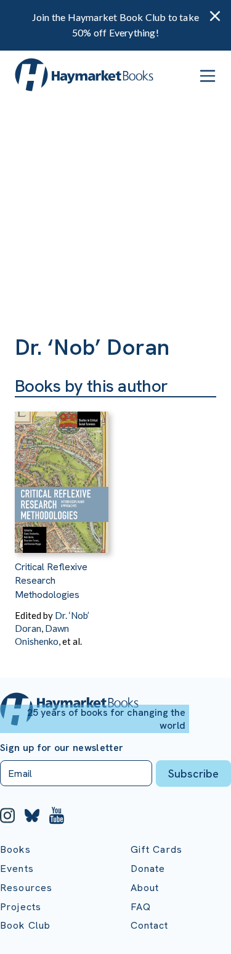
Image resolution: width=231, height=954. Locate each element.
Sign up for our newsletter (61, 748)
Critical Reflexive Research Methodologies (51, 580)
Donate (148, 868)
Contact (150, 925)
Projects (20, 906)
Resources (26, 887)
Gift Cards (157, 849)
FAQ (141, 906)
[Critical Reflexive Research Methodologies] (61, 475)
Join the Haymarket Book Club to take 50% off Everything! (115, 24)
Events (17, 868)
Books (15, 849)
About (145, 887)
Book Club (25, 925)
